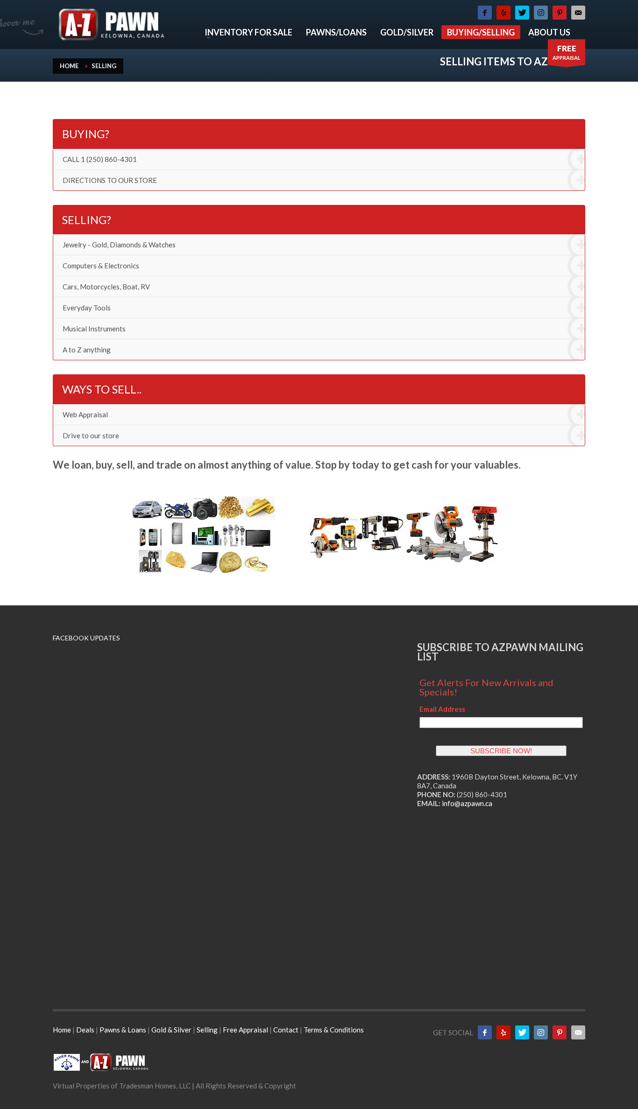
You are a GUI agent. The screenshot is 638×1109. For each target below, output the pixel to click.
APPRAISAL (567, 52)
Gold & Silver (171, 1029)
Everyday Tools (87, 307)
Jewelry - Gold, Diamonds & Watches (119, 244)
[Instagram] (541, 13)
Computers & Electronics (101, 265)
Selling (208, 1029)
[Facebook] (485, 13)
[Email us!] (578, 13)
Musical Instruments (94, 328)
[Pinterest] (560, 13)
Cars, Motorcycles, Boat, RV (106, 286)
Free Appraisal (245, 1029)
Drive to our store (91, 435)
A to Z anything (87, 349)
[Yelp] (503, 13)
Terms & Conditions (334, 1029)
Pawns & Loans (122, 1029)
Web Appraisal (85, 414)
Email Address (442, 709)
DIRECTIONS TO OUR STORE (110, 180)
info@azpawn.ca (467, 803)
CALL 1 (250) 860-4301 (100, 159)
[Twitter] (522, 13)
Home (62, 1029)
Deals (86, 1029)
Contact (285, 1029)
